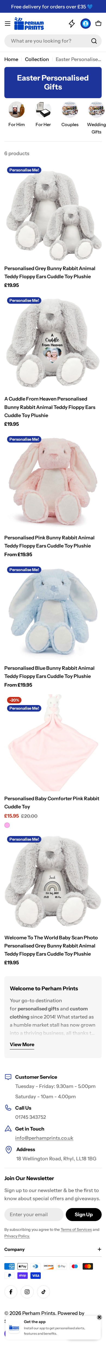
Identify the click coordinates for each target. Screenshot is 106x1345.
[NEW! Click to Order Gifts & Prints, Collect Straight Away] (71, 23)
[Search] (94, 41)
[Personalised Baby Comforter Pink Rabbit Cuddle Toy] (53, 742)
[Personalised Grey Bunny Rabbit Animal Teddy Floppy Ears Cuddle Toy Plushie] (53, 212)
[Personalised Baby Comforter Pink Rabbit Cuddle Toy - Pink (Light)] (7, 825)
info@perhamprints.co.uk (44, 1138)
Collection (37, 59)
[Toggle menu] (7, 23)
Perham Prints (38, 1313)
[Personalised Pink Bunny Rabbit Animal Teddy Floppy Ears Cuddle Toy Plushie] (53, 481)
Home (11, 59)
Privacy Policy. (17, 1236)
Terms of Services (76, 1229)
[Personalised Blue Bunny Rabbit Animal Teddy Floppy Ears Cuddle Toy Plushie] (53, 612)
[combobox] (53, 40)
